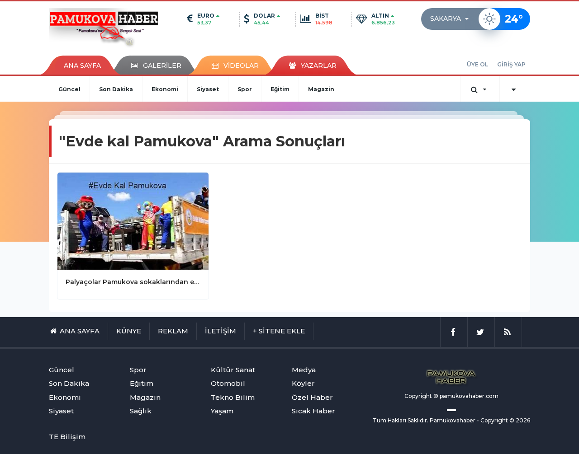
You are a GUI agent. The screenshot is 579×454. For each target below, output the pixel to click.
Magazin (321, 89)
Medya (304, 369)
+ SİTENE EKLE (279, 331)
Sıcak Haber (313, 411)
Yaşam (222, 411)
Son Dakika (116, 89)
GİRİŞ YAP (511, 64)
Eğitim (280, 89)
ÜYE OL (477, 64)
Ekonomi (165, 89)
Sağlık (141, 411)
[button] (452, 18)
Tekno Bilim (233, 397)
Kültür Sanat (233, 369)
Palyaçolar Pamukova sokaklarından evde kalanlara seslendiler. (133, 282)
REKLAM (173, 331)
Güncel (69, 89)
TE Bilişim (67, 436)
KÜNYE (128, 331)
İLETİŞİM (220, 331)
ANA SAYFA (82, 65)
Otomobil (228, 383)
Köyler (303, 383)
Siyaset (208, 89)
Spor (244, 89)
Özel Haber (312, 397)
